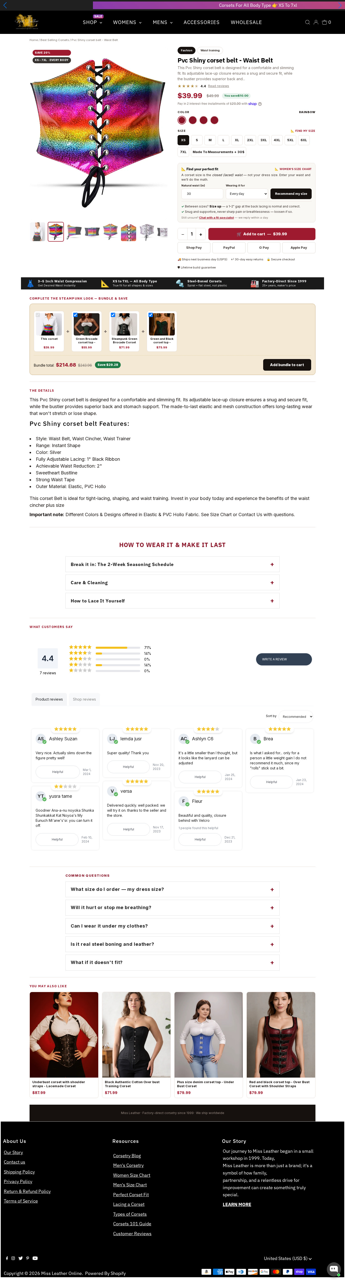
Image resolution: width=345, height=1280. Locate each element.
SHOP (90, 22)
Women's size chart (293, 169)
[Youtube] (35, 1258)
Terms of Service (21, 1201)
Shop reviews (84, 699)
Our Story (13, 1152)
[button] (5, 5)
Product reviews (49, 699)
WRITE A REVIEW (274, 659)
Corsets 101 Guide (132, 1224)
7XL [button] (183, 152)
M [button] (210, 140)
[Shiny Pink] (192, 120)
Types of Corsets (130, 1214)
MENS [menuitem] (161, 22)
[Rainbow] (182, 120)
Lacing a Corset (128, 1204)
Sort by (271, 716)
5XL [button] (290, 140)
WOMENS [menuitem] (125, 22)
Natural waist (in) (193, 185)
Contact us (14, 1162)
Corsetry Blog (127, 1156)
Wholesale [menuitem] (246, 22)
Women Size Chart (131, 1175)
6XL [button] (304, 140)
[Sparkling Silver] (203, 120)
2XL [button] (250, 140)
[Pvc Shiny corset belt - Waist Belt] (38, 232)
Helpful (57, 772)
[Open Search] (307, 22)
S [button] (197, 140)
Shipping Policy (19, 1172)
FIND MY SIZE (303, 131)
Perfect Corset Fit (131, 1195)
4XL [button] (277, 140)
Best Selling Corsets (54, 40)
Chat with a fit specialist (216, 217)
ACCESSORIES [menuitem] (202, 22)
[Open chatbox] (334, 1269)
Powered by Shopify (105, 1273)
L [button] (224, 140)
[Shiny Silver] (214, 120)
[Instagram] (13, 1258)
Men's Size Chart (130, 1185)
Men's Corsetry (128, 1165)
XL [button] (237, 140)
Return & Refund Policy (27, 1191)
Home (34, 40)
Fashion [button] (186, 50)
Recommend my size (291, 194)
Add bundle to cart (287, 365)
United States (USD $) (286, 1258)
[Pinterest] (27, 1258)
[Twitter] (20, 1258)
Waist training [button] (210, 50)
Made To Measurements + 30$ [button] (218, 152)
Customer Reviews (132, 1233)
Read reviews (218, 86)
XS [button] (183, 140)
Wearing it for (235, 185)
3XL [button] (263, 140)
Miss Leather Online (61, 1273)
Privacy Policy (18, 1181)
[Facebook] (7, 1258)
